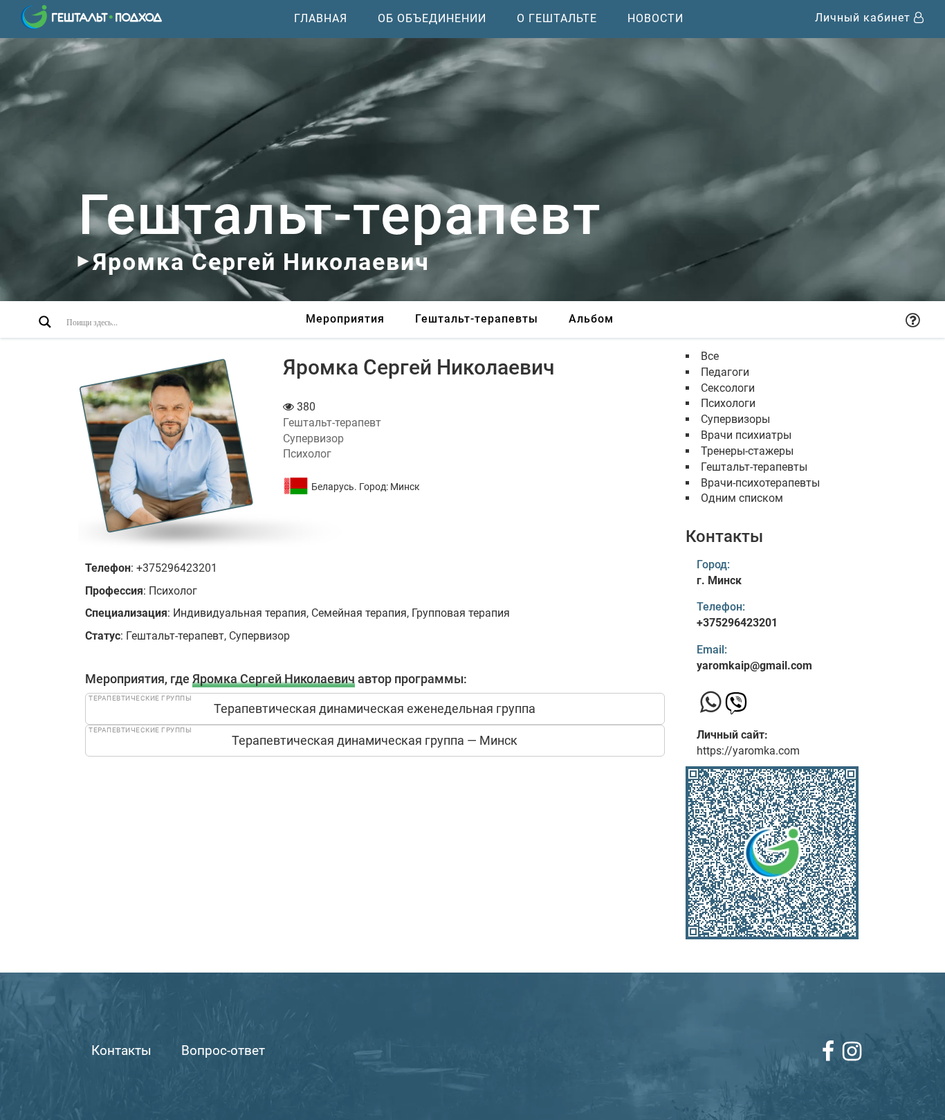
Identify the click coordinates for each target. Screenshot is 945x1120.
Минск (405, 486)
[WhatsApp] (711, 702)
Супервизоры (735, 419)
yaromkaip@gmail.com (754, 665)
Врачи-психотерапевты (760, 482)
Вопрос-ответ (223, 1050)
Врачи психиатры (746, 435)
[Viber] (736, 707)
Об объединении (432, 18)
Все (710, 356)
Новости (655, 18)
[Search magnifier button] (45, 322)
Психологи (728, 403)
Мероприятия (345, 318)
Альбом (591, 318)
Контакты (121, 1050)
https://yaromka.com (748, 750)
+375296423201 (737, 622)
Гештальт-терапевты (476, 318)
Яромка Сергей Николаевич (273, 678)
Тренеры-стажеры (747, 451)
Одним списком (742, 498)
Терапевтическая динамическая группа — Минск (374, 740)
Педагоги (725, 372)
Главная (320, 18)
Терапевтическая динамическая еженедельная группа (374, 708)
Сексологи (728, 388)
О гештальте (557, 18)
